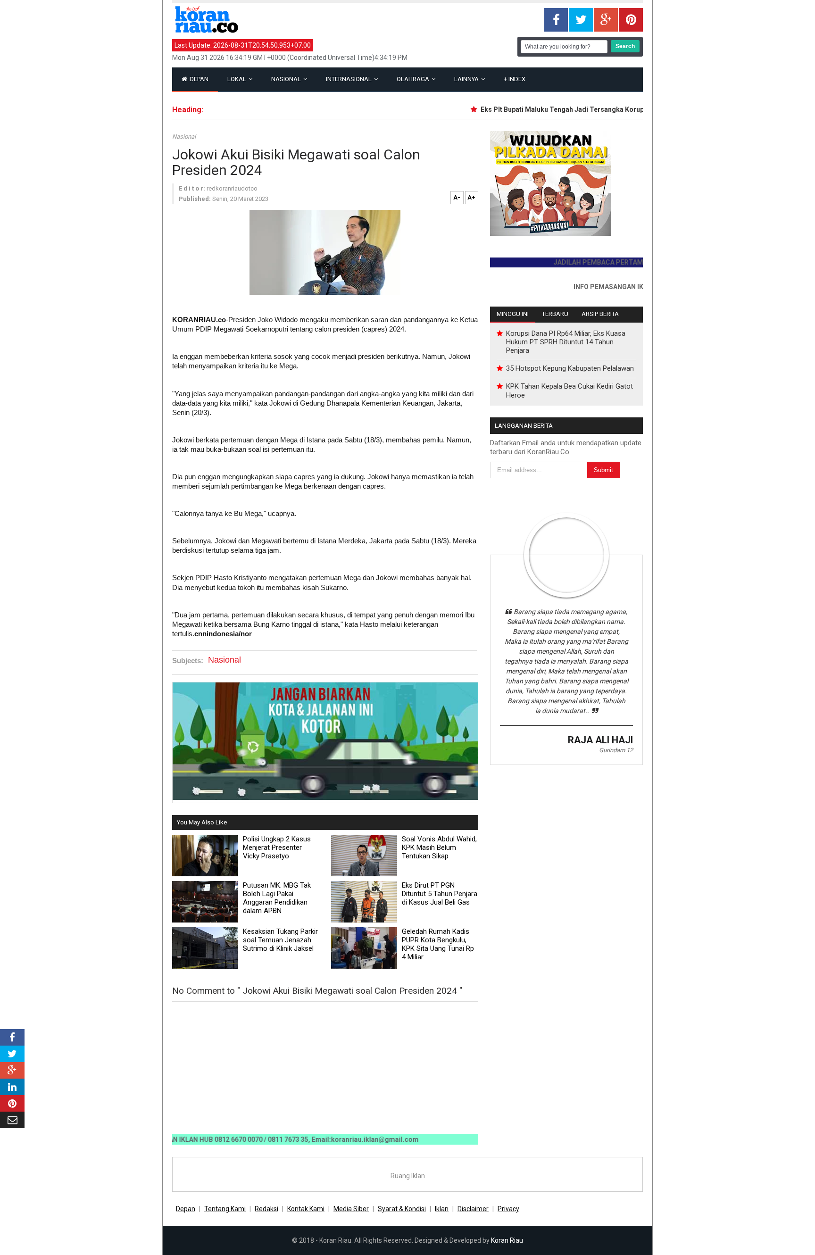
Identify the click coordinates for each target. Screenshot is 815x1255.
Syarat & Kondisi (402, 1209)
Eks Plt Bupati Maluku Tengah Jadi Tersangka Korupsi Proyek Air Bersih (574, 109)
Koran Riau (507, 1240)
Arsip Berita (600, 313)
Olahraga (414, 79)
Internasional (349, 79)
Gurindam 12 (616, 750)
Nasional (286, 79)
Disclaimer (473, 1209)
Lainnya (467, 79)
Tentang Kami (225, 1209)
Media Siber (351, 1209)
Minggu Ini (513, 313)
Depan (198, 79)
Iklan (442, 1209)
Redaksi (266, 1209)
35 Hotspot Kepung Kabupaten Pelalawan (570, 368)
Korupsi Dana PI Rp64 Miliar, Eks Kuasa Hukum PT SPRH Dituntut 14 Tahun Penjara (565, 342)
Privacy (508, 1209)
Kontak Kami (305, 1209)
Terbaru (555, 313)
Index (514, 79)
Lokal (237, 79)
